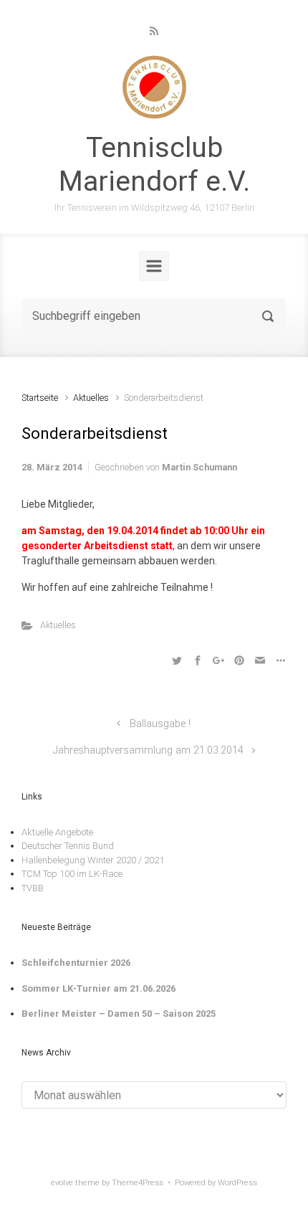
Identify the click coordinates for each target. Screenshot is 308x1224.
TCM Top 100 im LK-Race (71, 873)
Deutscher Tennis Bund (67, 845)
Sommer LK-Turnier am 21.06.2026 (98, 988)
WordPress (237, 1182)
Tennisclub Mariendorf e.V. (154, 164)
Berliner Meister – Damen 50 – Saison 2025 (118, 1013)
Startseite (39, 397)
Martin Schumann (199, 467)
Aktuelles (91, 397)
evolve (62, 1182)
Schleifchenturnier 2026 (75, 962)
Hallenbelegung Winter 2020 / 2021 (92, 860)
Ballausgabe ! (160, 724)
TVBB (32, 888)
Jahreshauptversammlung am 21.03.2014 (148, 750)
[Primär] (154, 266)
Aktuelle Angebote (57, 832)
